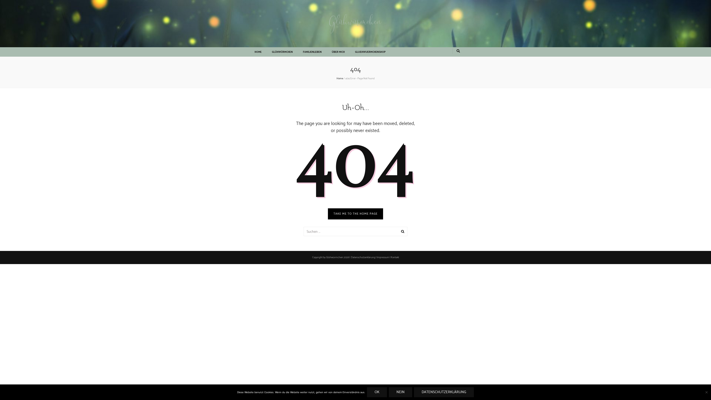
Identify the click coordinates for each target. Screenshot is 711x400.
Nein (400, 392)
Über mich (338, 52)
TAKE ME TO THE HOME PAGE (355, 213)
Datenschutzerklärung (363, 257)
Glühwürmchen (355, 23)
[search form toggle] (458, 51)
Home (258, 52)
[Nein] (706, 392)
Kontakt (395, 257)
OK (377, 392)
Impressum (383, 257)
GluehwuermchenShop (370, 52)
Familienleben (312, 52)
